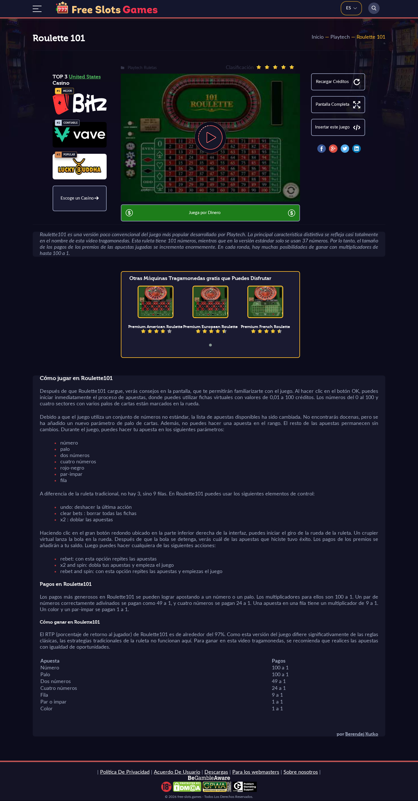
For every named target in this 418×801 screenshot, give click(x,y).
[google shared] (333, 148)
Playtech (340, 37)
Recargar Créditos (332, 82)
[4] (283, 67)
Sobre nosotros (301, 772)
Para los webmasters (255, 772)
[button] (214, 345)
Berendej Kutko (361, 734)
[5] (291, 67)
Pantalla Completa (332, 104)
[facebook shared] (321, 148)
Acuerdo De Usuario (177, 772)
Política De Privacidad (125, 772)
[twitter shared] (345, 148)
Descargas (216, 772)
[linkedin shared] (356, 148)
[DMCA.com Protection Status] (187, 790)
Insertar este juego (332, 127)
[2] (267, 67)
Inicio (318, 37)
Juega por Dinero (205, 213)
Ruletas (150, 68)
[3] (275, 67)
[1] (258, 67)
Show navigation (37, 9)
